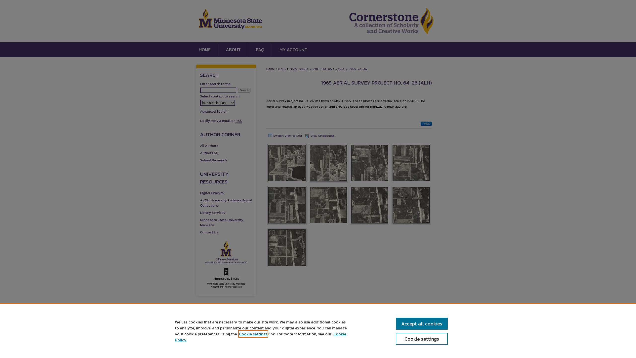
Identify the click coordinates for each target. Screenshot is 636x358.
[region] (318, 330)
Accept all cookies (421, 323)
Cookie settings (253, 334)
